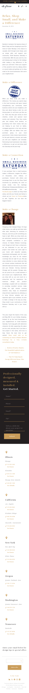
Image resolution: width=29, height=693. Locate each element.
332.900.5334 (11, 550)
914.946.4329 (11, 559)
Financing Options (9, 683)
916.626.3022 (11, 526)
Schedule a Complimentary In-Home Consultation (15, 1)
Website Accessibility (19, 683)
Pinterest (21, 196)
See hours (10, 467)
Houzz (14, 196)
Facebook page (7, 191)
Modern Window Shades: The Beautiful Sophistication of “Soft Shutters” (14, 350)
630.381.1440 (11, 483)
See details (11, 485)
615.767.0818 (11, 631)
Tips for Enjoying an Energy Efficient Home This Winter (14, 359)
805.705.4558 (11, 516)
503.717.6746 (11, 583)
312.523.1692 (11, 464)
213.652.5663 (11, 507)
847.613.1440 (11, 473)
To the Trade (14, 676)
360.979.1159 (11, 607)
